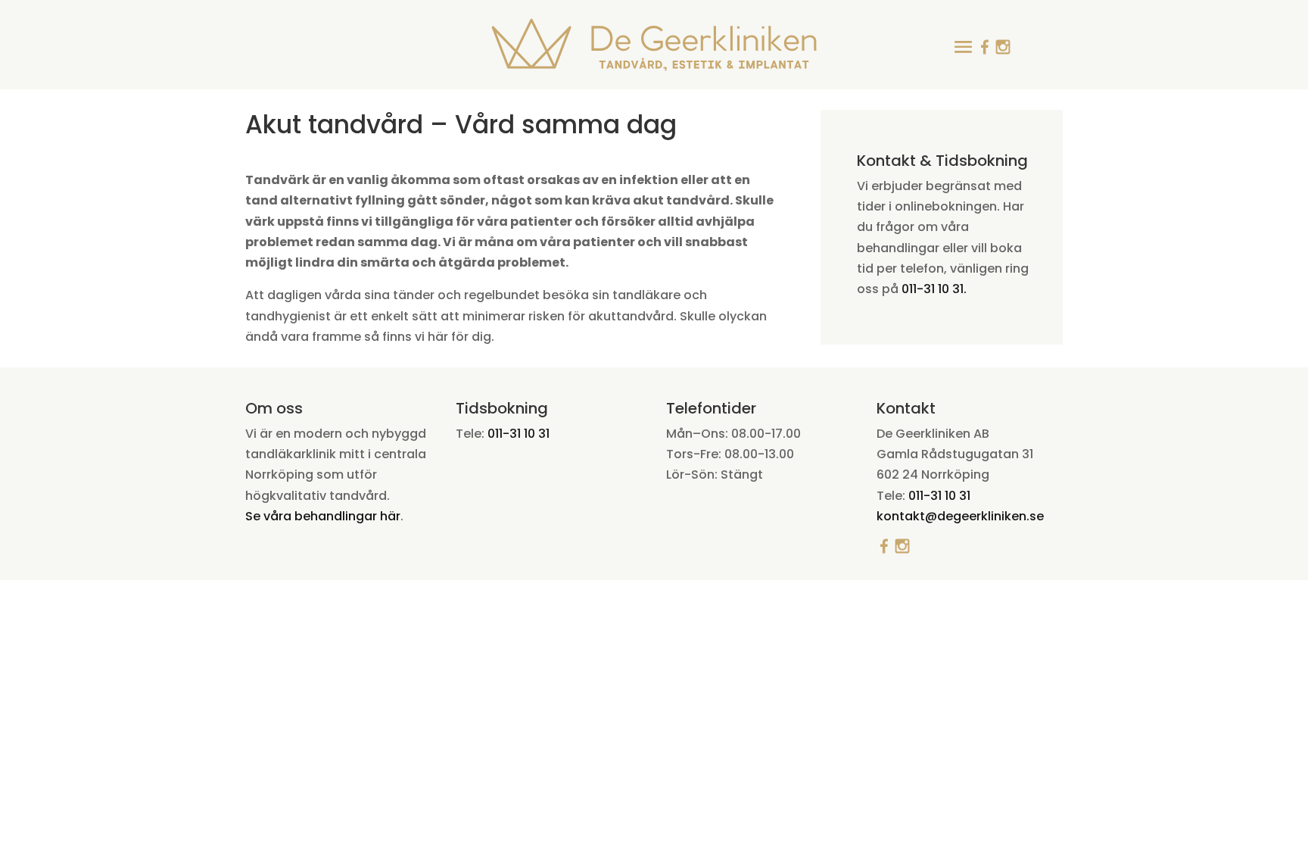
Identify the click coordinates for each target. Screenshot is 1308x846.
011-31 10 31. (932, 289)
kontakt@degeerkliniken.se (960, 516)
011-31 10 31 (518, 433)
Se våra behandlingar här (322, 516)
